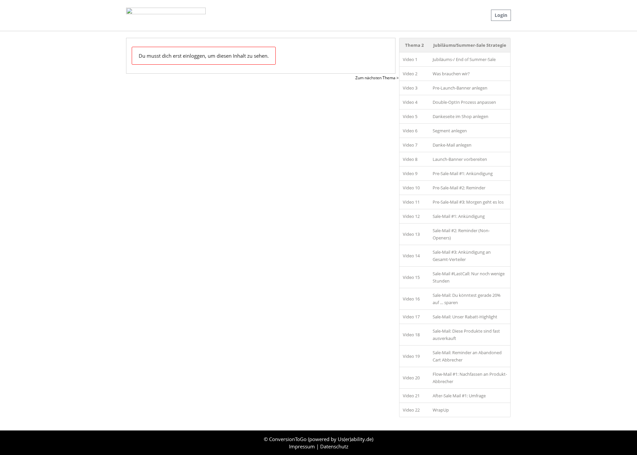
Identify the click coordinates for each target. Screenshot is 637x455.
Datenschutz (334, 446)
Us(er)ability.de (355, 439)
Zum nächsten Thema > (377, 78)
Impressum (302, 446)
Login (501, 15)
